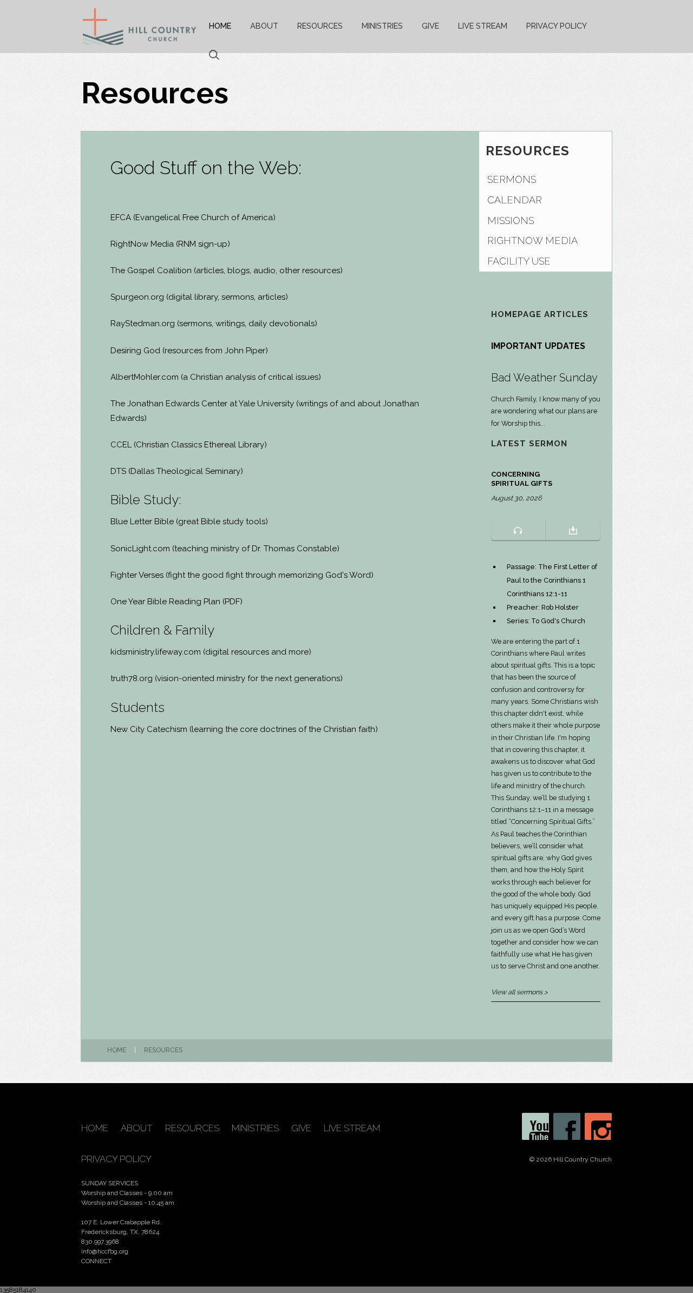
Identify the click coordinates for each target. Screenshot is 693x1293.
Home (220, 25)
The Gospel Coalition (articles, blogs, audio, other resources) (226, 270)
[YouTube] (535, 1126)
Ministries (382, 25)
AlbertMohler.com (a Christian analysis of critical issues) (215, 377)
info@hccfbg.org (104, 1251)
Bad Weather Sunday (544, 377)
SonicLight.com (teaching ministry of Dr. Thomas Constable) (224, 548)
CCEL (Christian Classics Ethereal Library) (188, 445)
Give (430, 25)
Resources (320, 25)
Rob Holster (560, 607)
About (264, 25)
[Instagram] (598, 1126)
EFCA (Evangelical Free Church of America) (193, 217)
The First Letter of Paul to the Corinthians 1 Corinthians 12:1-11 (552, 580)
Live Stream (482, 25)
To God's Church (558, 621)
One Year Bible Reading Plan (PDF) (176, 601)
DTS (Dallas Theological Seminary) (176, 471)
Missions (510, 220)
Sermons (511, 179)
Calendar (514, 200)
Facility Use (519, 261)
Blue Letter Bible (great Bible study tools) (189, 521)
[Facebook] (566, 1126)
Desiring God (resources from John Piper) (189, 350)
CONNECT (96, 1261)
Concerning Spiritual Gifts (521, 478)
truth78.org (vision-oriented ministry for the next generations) (226, 678)
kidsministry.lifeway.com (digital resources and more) (210, 652)
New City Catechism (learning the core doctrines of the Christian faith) (244, 729)
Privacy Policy (556, 25)
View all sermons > (519, 992)
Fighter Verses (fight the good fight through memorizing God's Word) (242, 575)
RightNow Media (142, 244)
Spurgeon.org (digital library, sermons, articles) (199, 297)
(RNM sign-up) (203, 244)
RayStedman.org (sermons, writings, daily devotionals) (213, 323)
